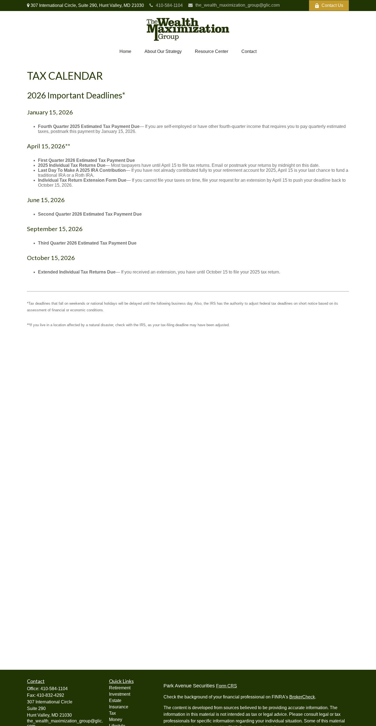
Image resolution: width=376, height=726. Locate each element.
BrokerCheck (302, 697)
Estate (115, 700)
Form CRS (226, 686)
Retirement (119, 687)
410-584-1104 (169, 5)
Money (115, 719)
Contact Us (332, 5)
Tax (112, 713)
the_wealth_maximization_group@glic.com (237, 5)
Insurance (118, 706)
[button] (125, 52)
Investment (119, 694)
